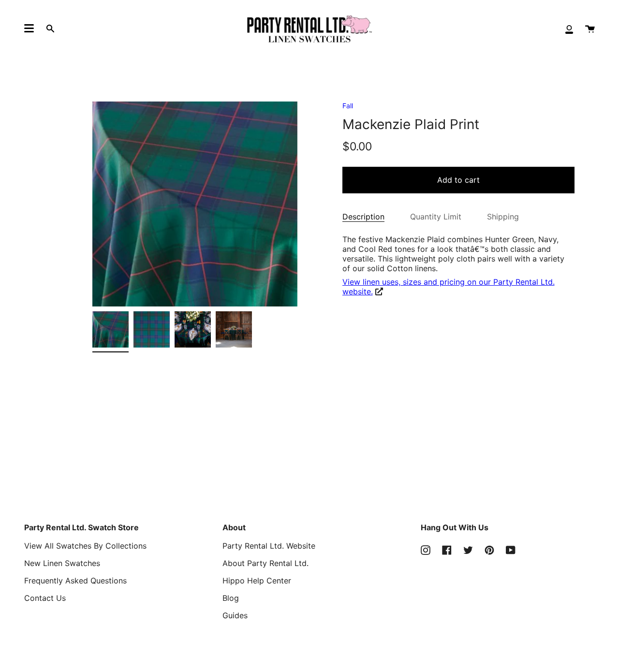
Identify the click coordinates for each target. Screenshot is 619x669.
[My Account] (569, 29)
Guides (235, 615)
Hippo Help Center (256, 580)
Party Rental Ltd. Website (268, 546)
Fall (347, 106)
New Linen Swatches (62, 563)
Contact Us (45, 598)
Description (363, 216)
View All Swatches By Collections (85, 546)
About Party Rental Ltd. (265, 563)
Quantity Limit (435, 216)
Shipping (503, 216)
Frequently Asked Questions (75, 580)
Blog (230, 598)
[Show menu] (29, 28)
